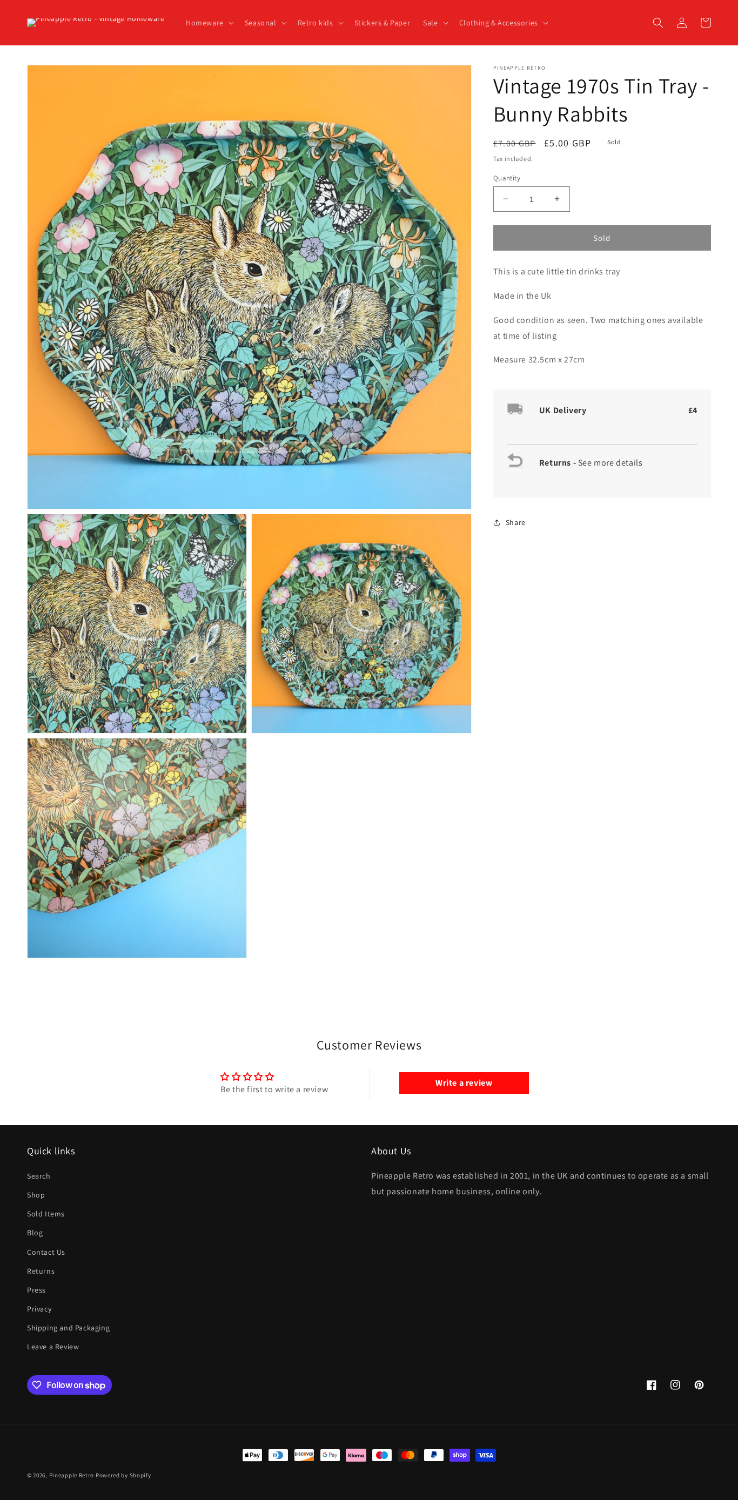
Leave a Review (53, 1346)
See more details (610, 462)
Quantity (506, 177)
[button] (208, 22)
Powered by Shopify (123, 1475)
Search (39, 1176)
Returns (41, 1271)
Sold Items (46, 1214)
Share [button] (516, 522)
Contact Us (46, 1252)
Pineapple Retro (72, 1475)
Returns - (558, 462)
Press (36, 1290)
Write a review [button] (463, 1082)
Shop (36, 1195)
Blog (35, 1232)
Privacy (39, 1309)
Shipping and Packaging (68, 1328)
